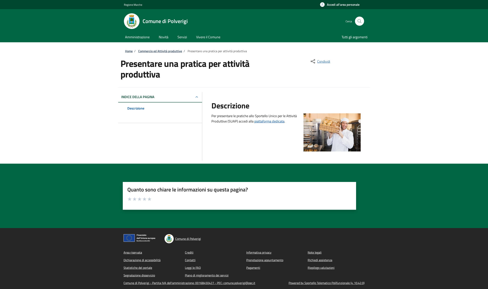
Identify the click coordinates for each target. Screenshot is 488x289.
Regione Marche (133, 5)
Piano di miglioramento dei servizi (207, 275)
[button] (339, 4)
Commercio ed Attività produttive (160, 51)
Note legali (315, 252)
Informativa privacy (258, 252)
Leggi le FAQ (193, 267)
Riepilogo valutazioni (321, 267)
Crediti (189, 252)
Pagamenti (253, 267)
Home (129, 51)
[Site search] (359, 21)
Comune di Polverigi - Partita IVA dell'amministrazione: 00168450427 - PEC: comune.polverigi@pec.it (189, 283)
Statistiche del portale (138, 267)
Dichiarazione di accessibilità (142, 260)
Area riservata (133, 252)
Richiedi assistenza (320, 260)
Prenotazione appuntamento (264, 260)
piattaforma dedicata (269, 121)
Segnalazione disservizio (139, 275)
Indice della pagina (137, 96)
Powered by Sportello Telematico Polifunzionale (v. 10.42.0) (326, 283)
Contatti (190, 260)
